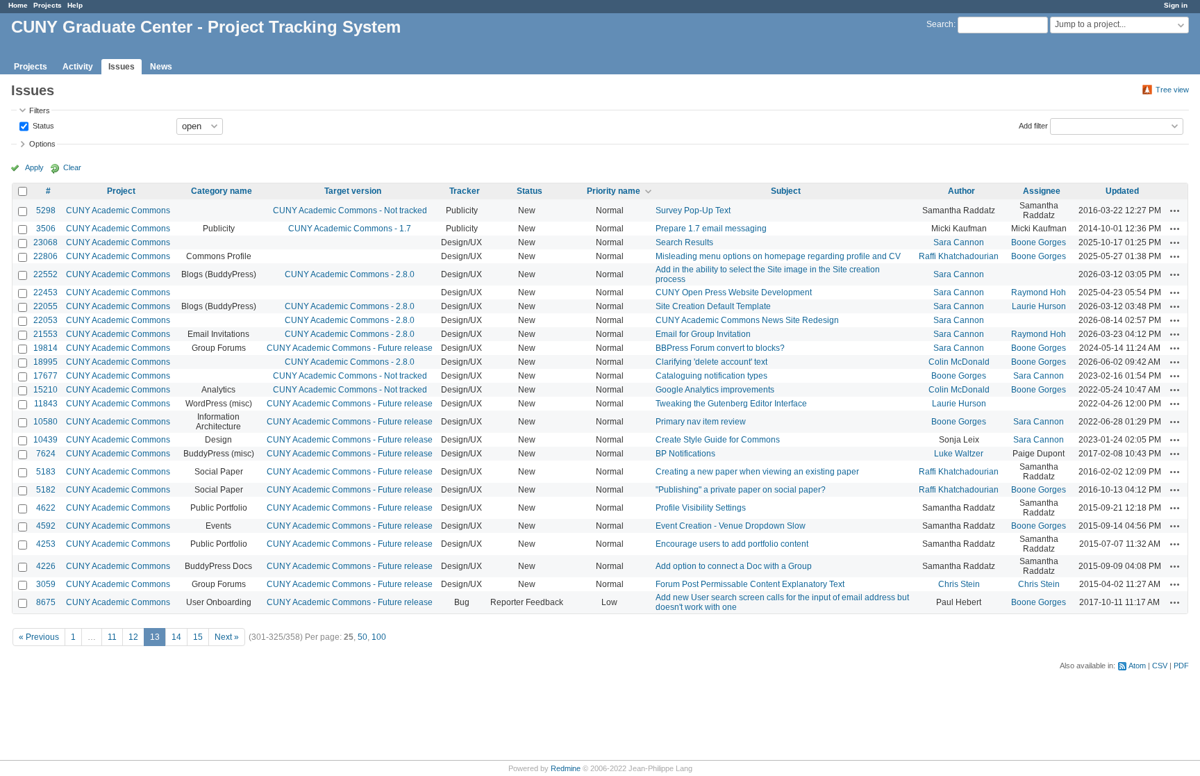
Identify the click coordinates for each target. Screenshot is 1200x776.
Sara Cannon (958, 242)
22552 (45, 274)
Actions (1175, 210)
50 (362, 637)
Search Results (684, 242)
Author (961, 191)
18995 (45, 362)
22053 (45, 320)
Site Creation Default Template (713, 306)
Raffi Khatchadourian (959, 256)
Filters (39, 110)
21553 (45, 334)
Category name (221, 191)
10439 (45, 440)
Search (939, 24)
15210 (45, 390)
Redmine (566, 768)
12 (133, 637)
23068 (45, 242)
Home (18, 5)
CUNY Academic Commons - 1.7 (349, 228)
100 (379, 637)
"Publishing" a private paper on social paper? (741, 490)
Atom (1137, 665)
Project (121, 191)
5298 (46, 210)
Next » (227, 637)
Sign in (1176, 5)
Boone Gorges (1038, 242)
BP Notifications (685, 454)
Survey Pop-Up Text (693, 210)
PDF (1181, 665)
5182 (46, 490)
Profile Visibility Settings (701, 508)
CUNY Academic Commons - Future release (350, 348)
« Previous (39, 637)
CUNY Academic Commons (118, 210)
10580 (45, 422)
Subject (786, 191)
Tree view (1172, 89)
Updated (1122, 191)
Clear (72, 167)
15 (198, 637)
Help (75, 5)
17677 (45, 376)
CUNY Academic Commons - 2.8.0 (350, 274)
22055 (45, 306)
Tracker (464, 191)
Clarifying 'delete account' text (711, 362)
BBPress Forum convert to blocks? (720, 348)
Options (42, 144)
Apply (34, 167)
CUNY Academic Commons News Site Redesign (747, 320)
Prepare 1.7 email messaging (711, 228)
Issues (121, 67)
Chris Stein (959, 584)
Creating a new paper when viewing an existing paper (757, 472)
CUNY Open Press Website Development (734, 292)
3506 (46, 228)
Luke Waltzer (958, 454)
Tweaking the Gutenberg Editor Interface (731, 403)
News (161, 67)
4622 (46, 508)
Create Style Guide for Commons (718, 440)
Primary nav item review (701, 422)
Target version (352, 191)
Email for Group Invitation (703, 334)
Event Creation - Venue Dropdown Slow (731, 526)
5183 (46, 472)
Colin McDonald (959, 362)
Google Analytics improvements (715, 390)
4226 (46, 566)
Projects (47, 5)
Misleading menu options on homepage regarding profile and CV (778, 256)
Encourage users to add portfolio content (732, 544)
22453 (45, 292)
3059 (46, 584)
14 (176, 637)
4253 (46, 544)
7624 (46, 454)
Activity (77, 67)
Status (42, 125)
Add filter (1033, 125)
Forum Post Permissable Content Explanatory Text (750, 584)
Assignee (1041, 191)
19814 (45, 348)
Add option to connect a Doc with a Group (734, 566)
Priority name (613, 191)
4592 (46, 526)
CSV (1159, 665)
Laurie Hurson (1039, 306)
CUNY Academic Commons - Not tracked (350, 210)
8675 (46, 602)
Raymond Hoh (1038, 292)
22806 (45, 256)
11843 (46, 403)
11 (112, 637)
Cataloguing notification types (711, 376)
